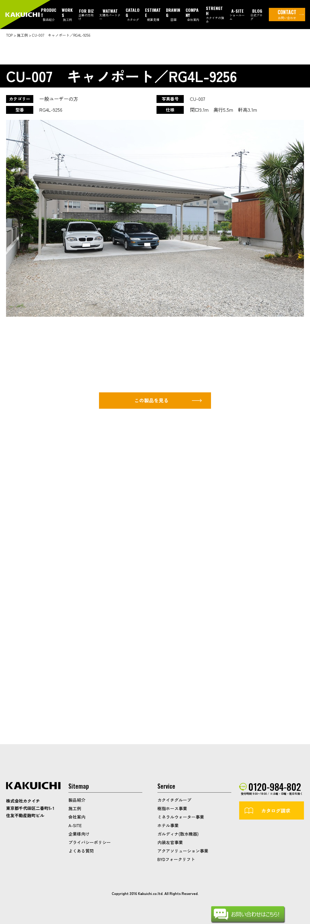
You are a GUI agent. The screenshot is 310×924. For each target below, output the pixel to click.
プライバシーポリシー (89, 842)
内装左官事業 (170, 842)
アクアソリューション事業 (182, 851)
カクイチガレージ (23, 14)
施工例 (74, 808)
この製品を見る (151, 400)
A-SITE (75, 825)
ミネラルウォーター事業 (180, 817)
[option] (155, 218)
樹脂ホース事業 (172, 808)
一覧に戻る (184, 685)
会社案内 (76, 817)
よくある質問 (81, 851)
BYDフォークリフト (176, 859)
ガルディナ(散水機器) (178, 834)
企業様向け (79, 834)
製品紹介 (76, 800)
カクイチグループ (174, 800)
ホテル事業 (168, 825)
